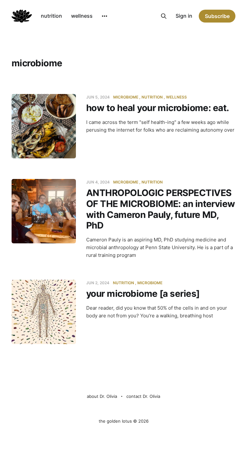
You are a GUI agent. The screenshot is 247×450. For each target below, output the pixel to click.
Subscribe (217, 16)
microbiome (125, 97)
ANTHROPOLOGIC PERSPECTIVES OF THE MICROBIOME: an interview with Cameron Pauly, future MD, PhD (160, 209)
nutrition (51, 16)
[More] (104, 16)
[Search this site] (164, 16)
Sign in (184, 16)
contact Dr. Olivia (143, 396)
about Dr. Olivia (102, 396)
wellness (82, 16)
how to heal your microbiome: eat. (157, 107)
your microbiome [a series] (142, 293)
